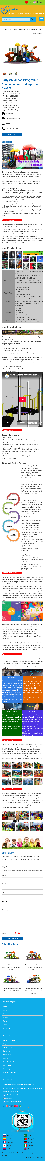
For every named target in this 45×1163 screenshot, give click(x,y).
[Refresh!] (18, 933)
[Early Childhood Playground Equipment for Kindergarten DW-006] (22, 53)
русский (9, 1135)
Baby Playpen (7, 1069)
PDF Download (10, 124)
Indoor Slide (7, 1065)
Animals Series (38, 33)
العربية (30, 1135)
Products (23, 29)
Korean (30, 1149)
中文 (30, 2)
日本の (9, 1145)
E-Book (5, 1017)
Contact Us (6, 1028)
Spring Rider (7, 1054)
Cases (5, 1024)
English (39, 2)
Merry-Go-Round (8, 1062)
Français (10, 1142)
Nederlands (11, 1149)
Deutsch (30, 1142)
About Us (6, 1010)
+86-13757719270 (12, 128)
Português (31, 1139)
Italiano (30, 1145)
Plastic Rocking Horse (10, 1072)
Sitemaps (40, 1157)
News (5, 1021)
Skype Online (10, 114)
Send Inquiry (12, 134)
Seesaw (5, 1058)
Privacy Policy (31, 1157)
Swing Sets (6, 1051)
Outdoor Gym (7, 1047)
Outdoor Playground (35, 29)
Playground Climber (9, 1044)
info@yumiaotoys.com (13, 118)
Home (16, 29)
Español (9, 1139)
